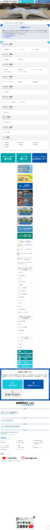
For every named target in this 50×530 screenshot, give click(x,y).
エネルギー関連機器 (23, 287)
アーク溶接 (35, 49)
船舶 (20, 278)
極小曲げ (21, 59)
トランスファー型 (9, 82)
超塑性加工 (35, 82)
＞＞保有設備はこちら (7, 37)
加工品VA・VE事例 (21, 442)
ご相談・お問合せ (21, 447)
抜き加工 (7, 92)
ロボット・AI (21, 300)
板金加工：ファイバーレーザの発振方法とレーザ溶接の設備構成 (24, 259)
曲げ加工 (7, 112)
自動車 (20, 272)
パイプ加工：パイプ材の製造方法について (24, 250)
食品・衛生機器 (22, 281)
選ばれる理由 (20, 440)
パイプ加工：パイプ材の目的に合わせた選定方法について (24, 263)
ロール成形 (7, 132)
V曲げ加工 (21, 142)
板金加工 (21, 344)
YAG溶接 (21, 144)
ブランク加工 (22, 102)
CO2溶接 (7, 147)
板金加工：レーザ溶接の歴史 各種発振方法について (24, 245)
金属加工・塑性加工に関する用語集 (11, 23)
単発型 (20, 82)
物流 (20, 306)
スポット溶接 (8, 71)
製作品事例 (4, 442)
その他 (20, 303)
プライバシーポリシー (22, 449)
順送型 (6, 69)
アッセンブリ (22, 49)
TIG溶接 (35, 144)
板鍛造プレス (8, 49)
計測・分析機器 (22, 290)
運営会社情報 (4, 449)
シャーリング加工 (23, 71)
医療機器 (21, 284)
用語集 (19, 445)
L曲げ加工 (35, 142)
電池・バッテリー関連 (23, 312)
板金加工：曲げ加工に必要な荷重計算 (24, 254)
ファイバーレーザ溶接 (10, 102)
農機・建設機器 (22, 275)
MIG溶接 (7, 144)
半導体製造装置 (22, 309)
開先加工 (7, 59)
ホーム (2, 23)
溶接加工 (21, 347)
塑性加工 (21, 69)
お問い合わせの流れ (5, 447)
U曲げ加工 (7, 142)
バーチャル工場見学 (5, 445)
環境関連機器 (21, 297)
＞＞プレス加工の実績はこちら (9, 35)
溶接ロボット (8, 122)
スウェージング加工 (37, 69)
